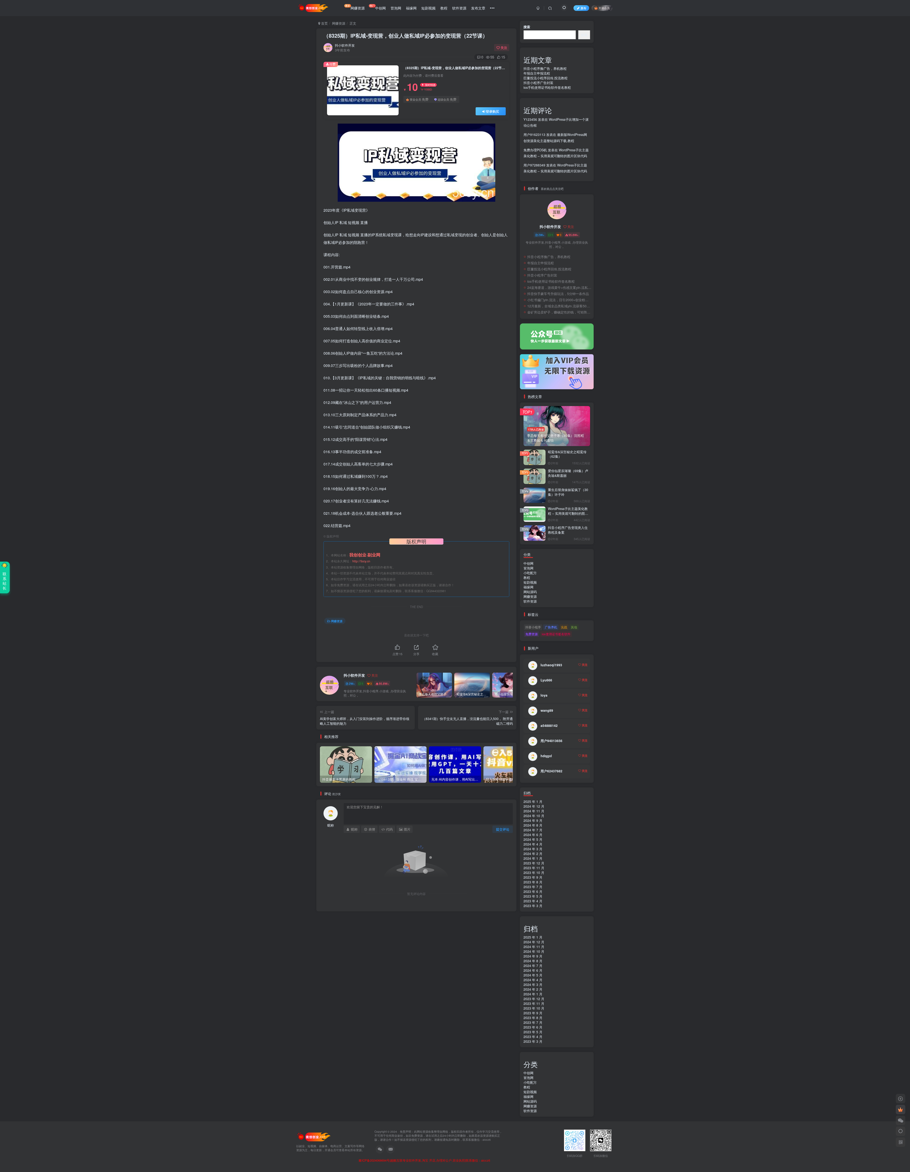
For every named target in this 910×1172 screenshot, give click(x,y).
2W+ (352, 683)
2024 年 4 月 (532, 844)
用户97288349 (534, 165)
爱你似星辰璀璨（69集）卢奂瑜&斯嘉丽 (568, 473)
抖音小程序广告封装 (538, 82)
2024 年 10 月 (533, 815)
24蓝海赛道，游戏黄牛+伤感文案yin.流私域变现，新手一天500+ (559, 287)
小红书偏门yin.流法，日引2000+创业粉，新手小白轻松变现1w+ (559, 299)
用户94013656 (551, 740)
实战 (564, 627)
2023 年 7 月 (532, 886)
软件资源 (459, 7)
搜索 (526, 26)
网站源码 (530, 591)
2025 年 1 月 (532, 801)
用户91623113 (534, 134)
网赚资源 (355, 7)
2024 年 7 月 (532, 830)
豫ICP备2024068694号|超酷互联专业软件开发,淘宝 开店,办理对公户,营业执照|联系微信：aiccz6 (424, 1160)
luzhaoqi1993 (551, 664)
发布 (583, 8)
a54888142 (549, 725)
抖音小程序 (533, 627)
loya (544, 695)
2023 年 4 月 (532, 901)
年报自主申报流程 (536, 73)
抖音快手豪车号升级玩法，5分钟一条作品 (558, 293)
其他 (574, 627)
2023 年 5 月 (532, 896)
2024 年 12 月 (533, 806)
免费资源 (531, 634)
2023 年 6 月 (532, 891)
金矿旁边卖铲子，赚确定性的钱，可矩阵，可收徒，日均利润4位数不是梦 (559, 312)
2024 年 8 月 (532, 825)
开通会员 (604, 8)
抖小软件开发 (345, 45)
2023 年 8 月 (532, 882)
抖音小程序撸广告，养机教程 (545, 68)
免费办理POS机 (535, 150)
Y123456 (530, 119)
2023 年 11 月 (533, 867)
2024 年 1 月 (532, 858)
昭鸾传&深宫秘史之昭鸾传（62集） (567, 454)
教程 (443, 7)
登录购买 (492, 111)
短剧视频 (428, 7)
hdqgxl (546, 755)
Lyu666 (546, 680)
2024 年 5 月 (532, 839)
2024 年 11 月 (533, 811)
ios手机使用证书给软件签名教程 (547, 87)
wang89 (547, 710)
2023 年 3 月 (532, 905)
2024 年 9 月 (532, 820)
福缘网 (411, 7)
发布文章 (478, 7)
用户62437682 (551, 771)
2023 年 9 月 (532, 877)
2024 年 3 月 (532, 848)
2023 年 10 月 (533, 872)
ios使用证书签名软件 (556, 634)
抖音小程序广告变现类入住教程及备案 (568, 530)
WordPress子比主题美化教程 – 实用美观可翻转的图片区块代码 (568, 513)
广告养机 (551, 627)
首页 (324, 23)
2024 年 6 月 (532, 834)
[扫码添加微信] (900, 1120)
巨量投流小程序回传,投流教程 (545, 78)
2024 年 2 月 (532, 853)
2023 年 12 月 (533, 863)
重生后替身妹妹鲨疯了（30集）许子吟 (568, 492)
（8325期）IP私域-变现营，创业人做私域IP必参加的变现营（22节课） (405, 35)
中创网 (378, 7)
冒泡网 (396, 7)
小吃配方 (530, 572)
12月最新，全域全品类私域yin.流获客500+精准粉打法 (559, 306)
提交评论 (502, 829)
